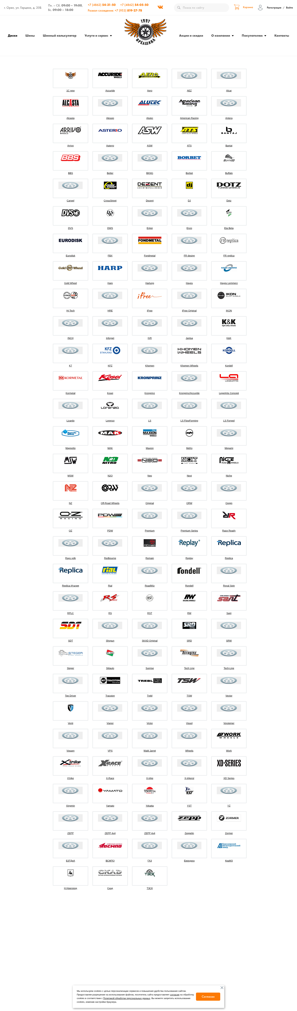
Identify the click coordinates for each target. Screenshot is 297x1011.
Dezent (150, 200)
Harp (110, 283)
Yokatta (150, 805)
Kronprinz (149, 393)
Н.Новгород (70, 888)
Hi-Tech (70, 310)
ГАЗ (150, 860)
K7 (70, 365)
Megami (229, 448)
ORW (189, 503)
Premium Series (189, 530)
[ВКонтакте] (160, 7)
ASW (149, 145)
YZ (228, 805)
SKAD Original (149, 640)
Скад (110, 888)
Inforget (110, 338)
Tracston (110, 695)
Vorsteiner (228, 723)
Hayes (189, 283)
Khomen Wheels (189, 365)
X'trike (70, 778)
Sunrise (150, 668)
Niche (229, 475)
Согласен (208, 996)
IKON (229, 310)
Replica (229, 558)
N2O (110, 475)
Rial (110, 585)
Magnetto (70, 448)
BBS (70, 173)
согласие (175, 995)
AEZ (189, 90)
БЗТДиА (70, 860)
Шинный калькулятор (60, 35)
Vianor (110, 723)
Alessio (110, 118)
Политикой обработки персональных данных (126, 998)
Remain (149, 558)
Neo (149, 475)
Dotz (229, 200)
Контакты (281, 35)
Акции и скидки (191, 35)
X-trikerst (189, 778)
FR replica (229, 255)
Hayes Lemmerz (229, 283)
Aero (149, 90)
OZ (70, 530)
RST (149, 613)
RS (110, 613)
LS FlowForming (189, 420)
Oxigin (228, 503)
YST (189, 805)
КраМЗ (229, 860)
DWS (110, 228)
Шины (30, 35)
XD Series (228, 778)
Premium (150, 530)
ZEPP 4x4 (110, 833)
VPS (110, 750)
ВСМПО (110, 860)
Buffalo (229, 173)
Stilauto (110, 668)
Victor (150, 723)
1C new (70, 90)
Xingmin (70, 805)
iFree (149, 310)
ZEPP (70, 833)
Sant (229, 613)
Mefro (189, 448)
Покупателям (252, 35)
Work (229, 750)
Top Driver (70, 695)
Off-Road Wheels (110, 503)
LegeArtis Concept (229, 393)
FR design (189, 255)
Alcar (229, 90)
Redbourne (110, 558)
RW (189, 613)
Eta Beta (229, 228)
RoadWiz (150, 585)
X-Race (110, 778)
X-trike (149, 778)
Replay (189, 558)
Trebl (150, 695)
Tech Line (189, 668)
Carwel (70, 200)
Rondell (189, 585)
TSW (189, 695)
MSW (70, 475)
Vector (228, 695)
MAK (110, 448)
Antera (228, 118)
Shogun (110, 640)
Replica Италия (70, 585)
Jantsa (189, 338)
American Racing (189, 118)
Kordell (229, 365)
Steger (70, 668)
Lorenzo (110, 420)
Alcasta (70, 118)
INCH (70, 338)
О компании (220, 35)
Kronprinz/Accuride (189, 393)
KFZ (110, 365)
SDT (70, 640)
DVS (70, 228)
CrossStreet (110, 200)
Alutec (149, 118)
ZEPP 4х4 (149, 833)
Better (110, 173)
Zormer (229, 833)
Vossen (70, 750)
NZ (70, 503)
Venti (70, 723)
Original (149, 503)
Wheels (189, 750)
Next (189, 475)
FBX (110, 255)
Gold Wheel (70, 283)
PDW (110, 530)
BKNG (149, 173)
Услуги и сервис (96, 35)
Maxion (150, 448)
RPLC (70, 613)
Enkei (150, 228)
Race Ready (229, 530)
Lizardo (70, 420)
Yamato (110, 805)
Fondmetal (150, 255)
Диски (12, 35)
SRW (229, 640)
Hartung (149, 283)
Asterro (110, 145)
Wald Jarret (150, 750)
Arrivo (70, 145)
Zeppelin (189, 833)
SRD (189, 640)
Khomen (149, 365)
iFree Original (189, 310)
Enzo (189, 228)
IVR (150, 338)
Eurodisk (70, 255)
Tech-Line (229, 668)
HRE (110, 310)
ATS (189, 145)
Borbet (189, 173)
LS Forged (229, 420)
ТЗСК (150, 888)
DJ (189, 200)
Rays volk (70, 558)
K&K (228, 338)
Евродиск (189, 860)
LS (149, 420)
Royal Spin (229, 585)
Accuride (110, 90)
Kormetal (70, 393)
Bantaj (228, 145)
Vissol (189, 723)
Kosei (110, 393)
